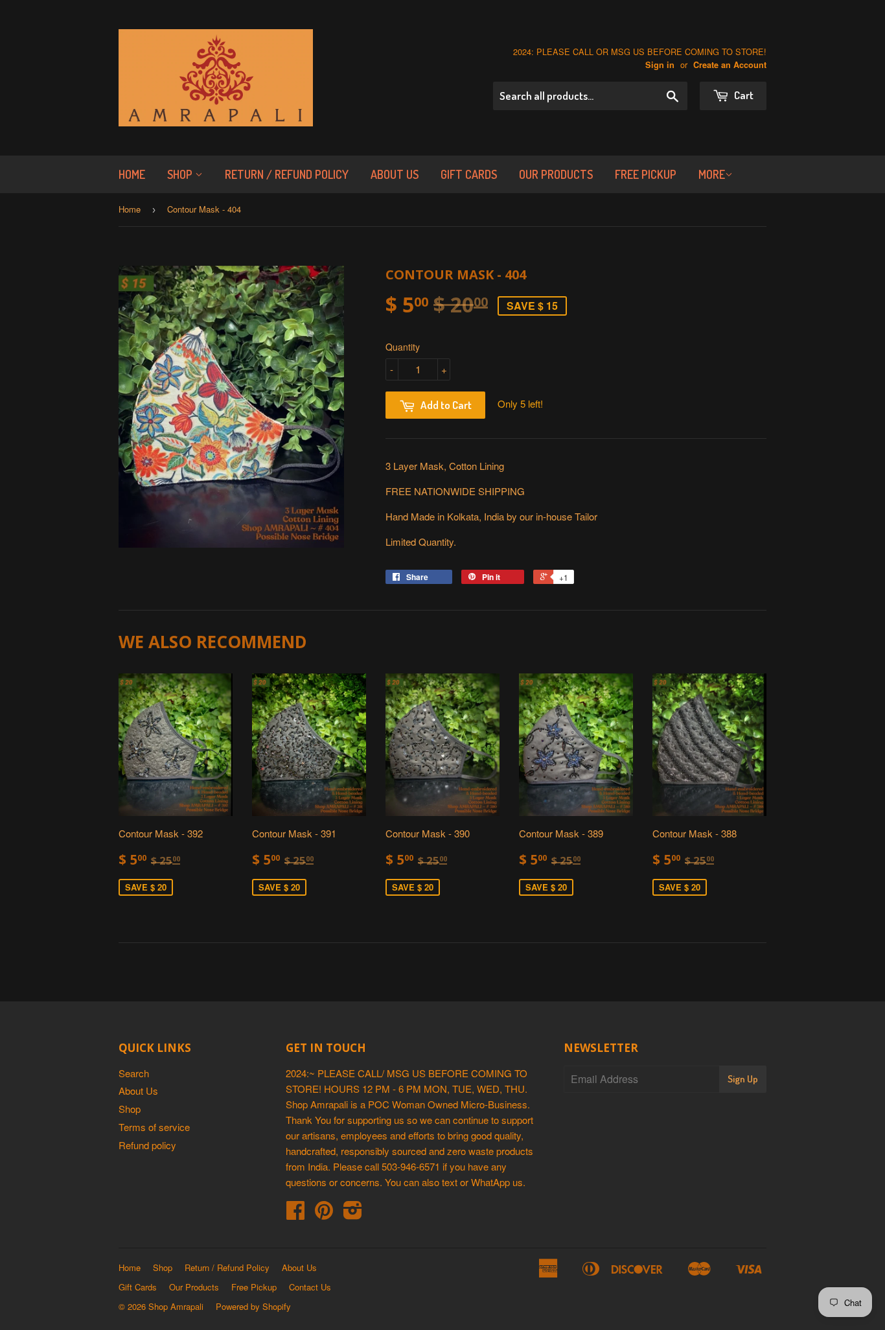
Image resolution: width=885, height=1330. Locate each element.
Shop (181, 174)
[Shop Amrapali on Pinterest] (324, 1213)
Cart (742, 95)
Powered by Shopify (253, 1306)
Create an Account (729, 65)
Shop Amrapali (175, 1306)
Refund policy (147, 1145)
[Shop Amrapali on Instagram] (353, 1213)
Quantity (402, 346)
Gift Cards (469, 174)
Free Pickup (645, 174)
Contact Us (310, 1287)
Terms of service (154, 1127)
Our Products (556, 174)
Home (132, 174)
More (711, 174)
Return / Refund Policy (287, 174)
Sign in (659, 65)
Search (134, 1073)
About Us (395, 174)
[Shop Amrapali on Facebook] (295, 1213)
